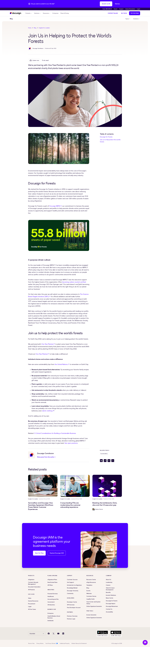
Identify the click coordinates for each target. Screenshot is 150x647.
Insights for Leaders (44, 28)
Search (115, 9)
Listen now (35, 60)
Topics (127, 19)
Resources (46, 13)
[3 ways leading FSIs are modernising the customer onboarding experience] (75, 486)
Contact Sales (113, 13)
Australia (32, 634)
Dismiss (117, 4)
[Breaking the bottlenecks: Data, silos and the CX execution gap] (107, 486)
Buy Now (124, 13)
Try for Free (134, 13)
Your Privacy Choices (50, 643)
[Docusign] (15, 13)
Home (29, 28)
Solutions (36, 13)
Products (28, 13)
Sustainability (104, 453)
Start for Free (39, 553)
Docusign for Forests (106, 137)
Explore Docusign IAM (57, 553)
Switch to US (106, 4)
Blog (35, 28)
